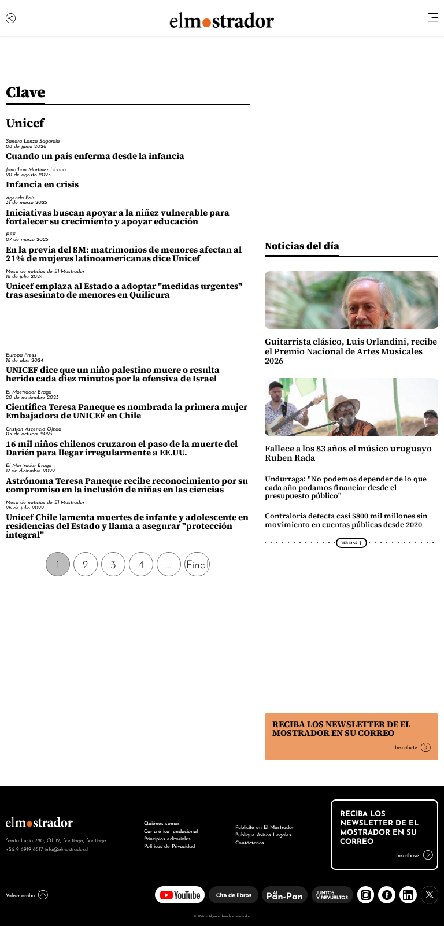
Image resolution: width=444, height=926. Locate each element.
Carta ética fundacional (171, 830)
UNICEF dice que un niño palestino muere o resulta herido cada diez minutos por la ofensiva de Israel (113, 374)
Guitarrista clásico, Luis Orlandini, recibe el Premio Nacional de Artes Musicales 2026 (351, 351)
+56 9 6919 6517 (24, 848)
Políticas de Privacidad (169, 845)
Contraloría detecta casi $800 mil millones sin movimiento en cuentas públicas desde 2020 (346, 520)
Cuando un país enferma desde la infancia (95, 156)
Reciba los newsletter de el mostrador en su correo (341, 728)
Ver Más (349, 542)
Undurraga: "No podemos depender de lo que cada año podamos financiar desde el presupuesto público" (346, 487)
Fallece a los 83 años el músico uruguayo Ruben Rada (348, 453)
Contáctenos (249, 842)
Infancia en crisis (42, 184)
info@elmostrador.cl (66, 848)
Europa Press (21, 354)
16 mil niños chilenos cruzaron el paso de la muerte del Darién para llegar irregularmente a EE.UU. (122, 448)
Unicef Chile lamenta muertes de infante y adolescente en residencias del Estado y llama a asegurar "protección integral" (127, 526)
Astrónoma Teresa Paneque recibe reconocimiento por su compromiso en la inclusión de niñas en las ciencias (127, 485)
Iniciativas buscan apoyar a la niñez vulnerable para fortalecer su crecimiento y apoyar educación (118, 217)
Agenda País (20, 197)
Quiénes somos (162, 822)
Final (197, 563)
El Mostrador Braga (28, 391)
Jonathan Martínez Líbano (36, 169)
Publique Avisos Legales (263, 834)
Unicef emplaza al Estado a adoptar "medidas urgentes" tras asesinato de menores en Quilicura (124, 290)
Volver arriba (20, 894)
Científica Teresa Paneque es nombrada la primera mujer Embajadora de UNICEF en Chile (126, 411)
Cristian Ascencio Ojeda (33, 428)
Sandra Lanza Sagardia (33, 141)
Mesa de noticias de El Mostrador (45, 271)
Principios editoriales (167, 838)
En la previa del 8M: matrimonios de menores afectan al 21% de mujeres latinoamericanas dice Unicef (124, 254)
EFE (11, 234)
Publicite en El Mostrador (264, 826)
